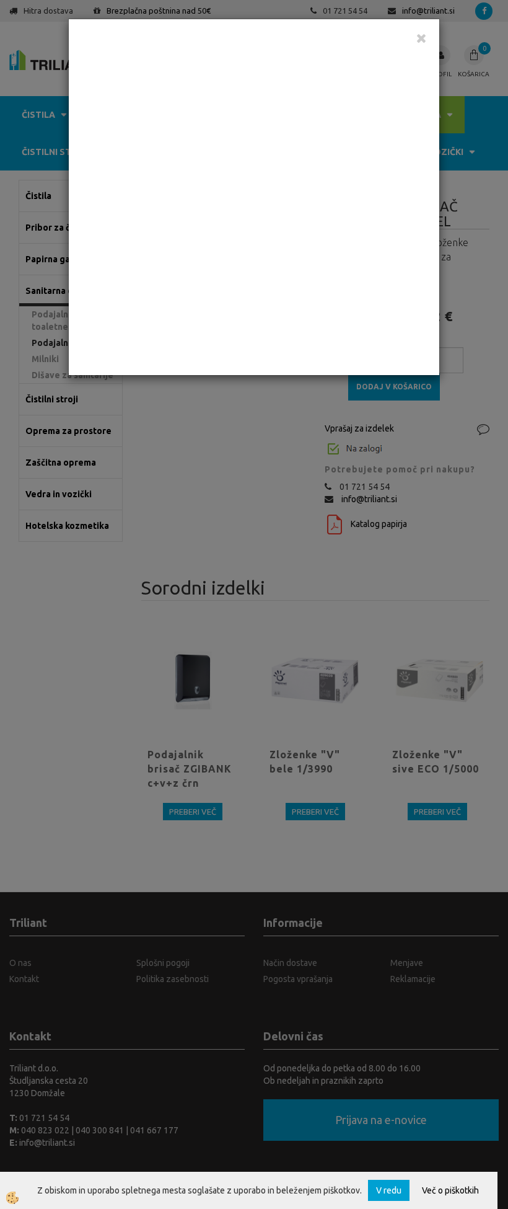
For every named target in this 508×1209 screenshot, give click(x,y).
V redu (388, 1190)
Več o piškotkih (450, 1190)
